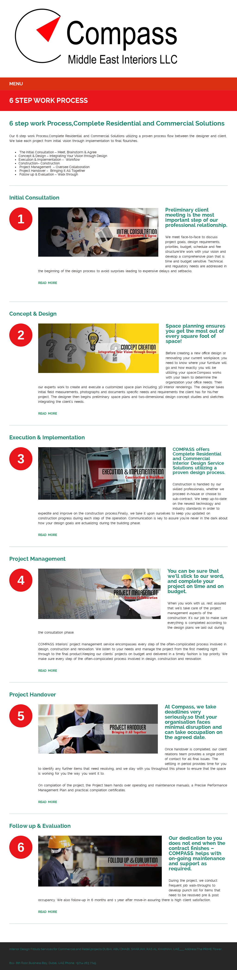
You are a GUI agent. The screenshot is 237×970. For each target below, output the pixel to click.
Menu (16, 83)
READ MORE (47, 283)
